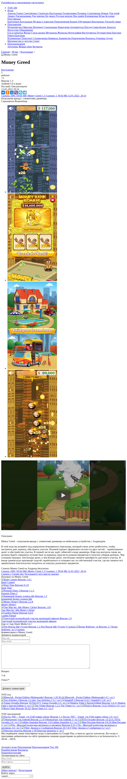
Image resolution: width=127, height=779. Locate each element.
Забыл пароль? (9, 770)
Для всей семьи (113, 21)
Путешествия (104, 32)
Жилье (27, 32)
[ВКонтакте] (3, 92)
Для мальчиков (23, 16)
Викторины (98, 21)
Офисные (27, 27)
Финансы (90, 38)
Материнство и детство (20, 41)
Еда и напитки (15, 32)
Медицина (51, 32)
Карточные (13, 21)
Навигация (64, 27)
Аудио (109, 38)
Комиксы (53, 38)
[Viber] (16, 92)
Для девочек (38, 16)
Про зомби (79, 16)
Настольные (56, 13)
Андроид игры (9, 747)
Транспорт (27, 38)
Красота (111, 27)
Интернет (38, 27)
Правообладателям (11, 752)
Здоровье (101, 38)
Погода (88, 27)
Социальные (51, 27)
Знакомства (65, 38)
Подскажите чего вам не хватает (42, 574)
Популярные (14, 19)
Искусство (13, 30)
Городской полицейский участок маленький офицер (29, 621)
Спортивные (94, 13)
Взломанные (92, 16)
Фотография (75, 32)
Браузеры (20, 35)
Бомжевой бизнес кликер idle (16, 599)
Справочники (40, 38)
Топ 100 (54, 747)
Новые (105, 13)
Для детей (114, 13)
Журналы (62, 32)
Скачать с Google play (12, 574)
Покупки (116, 32)
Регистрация (25, 770)
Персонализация (40, 747)
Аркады (11, 13)
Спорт (36, 41)
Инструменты (89, 32)
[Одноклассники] (7, 92)
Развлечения (78, 38)
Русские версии (64, 16)
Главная (5, 52)
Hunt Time (6, 588)
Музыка (37, 21)
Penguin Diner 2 (9, 593)
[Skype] (20, 92)
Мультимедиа (14, 27)
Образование (26, 30)
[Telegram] (25, 92)
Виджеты (37, 46)
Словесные (48, 21)
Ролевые (82, 13)
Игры (15, 52)
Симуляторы (30, 13)
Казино (74, 21)
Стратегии (43, 13)
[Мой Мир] (12, 92)
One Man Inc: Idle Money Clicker (18, 610)
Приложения (24, 747)
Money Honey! (8, 604)
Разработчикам (9, 750)
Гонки (20, 13)
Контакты (23, 750)
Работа (11, 35)
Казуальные (26, 21)
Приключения (62, 21)
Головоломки (70, 13)
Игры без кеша (106, 16)
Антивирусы (77, 27)
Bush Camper (8, 582)
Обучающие (85, 21)
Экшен (11, 16)
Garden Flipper (8, 615)
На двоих (50, 16)
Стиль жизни (38, 32)
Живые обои (25, 46)
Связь (96, 27)
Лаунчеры (12, 46)
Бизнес (103, 27)
